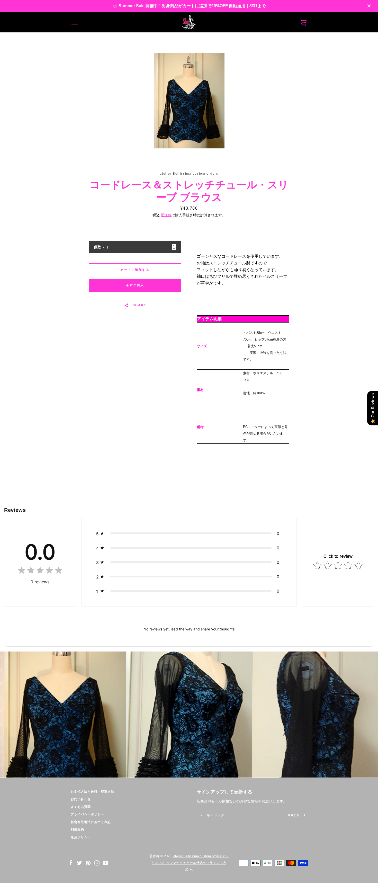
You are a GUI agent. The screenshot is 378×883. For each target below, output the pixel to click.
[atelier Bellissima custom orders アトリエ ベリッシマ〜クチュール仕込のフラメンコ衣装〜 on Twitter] (79, 862)
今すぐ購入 (135, 285)
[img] (40, 571)
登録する (294, 815)
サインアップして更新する (224, 792)
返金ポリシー (81, 837)
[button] (189, 533)
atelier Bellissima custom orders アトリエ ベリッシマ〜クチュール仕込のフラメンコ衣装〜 (190, 862)
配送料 (166, 215)
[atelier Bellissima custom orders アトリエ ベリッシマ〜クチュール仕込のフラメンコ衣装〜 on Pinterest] (88, 862)
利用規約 (77, 829)
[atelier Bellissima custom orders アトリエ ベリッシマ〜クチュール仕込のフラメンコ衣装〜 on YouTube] (105, 862)
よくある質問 (81, 807)
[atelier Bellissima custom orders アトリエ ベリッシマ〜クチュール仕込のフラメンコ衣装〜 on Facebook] (70, 862)
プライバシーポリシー (87, 814)
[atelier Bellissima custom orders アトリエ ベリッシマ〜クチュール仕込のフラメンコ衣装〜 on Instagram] (97, 862)
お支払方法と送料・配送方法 (92, 791)
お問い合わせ (81, 799)
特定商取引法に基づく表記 (91, 822)
